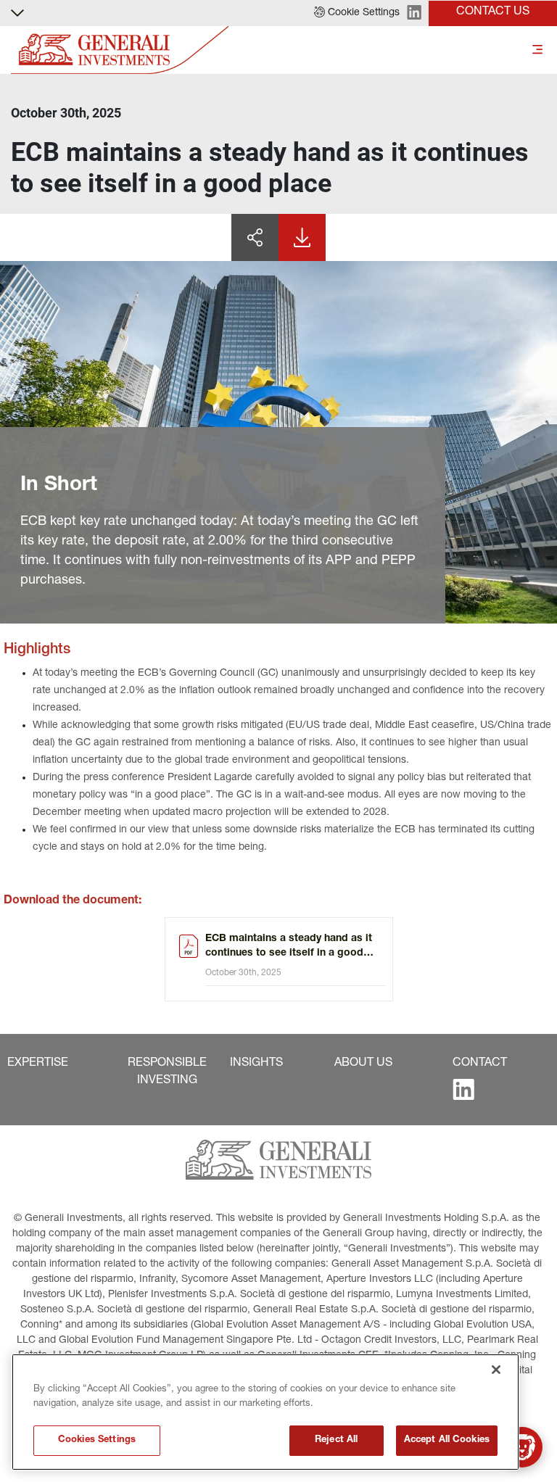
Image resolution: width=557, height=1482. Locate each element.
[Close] (496, 1370)
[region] (265, 1412)
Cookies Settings (97, 1440)
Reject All (336, 1440)
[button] (357, 13)
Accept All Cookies (447, 1440)
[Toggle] (537, 50)
